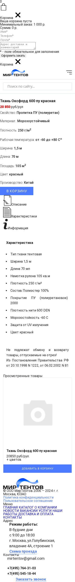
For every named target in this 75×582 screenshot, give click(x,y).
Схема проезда (23, 551)
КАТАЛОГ (26, 507)
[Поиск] (65, 86)
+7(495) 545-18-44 (21, 574)
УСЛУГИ (45, 511)
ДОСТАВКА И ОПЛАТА (35, 514)
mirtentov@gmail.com (26, 558)
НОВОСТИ (11, 511)
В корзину (16, 191)
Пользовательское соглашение (28, 501)
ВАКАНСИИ (29, 511)
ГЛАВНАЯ (10, 507)
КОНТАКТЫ (12, 517)
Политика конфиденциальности (28, 497)
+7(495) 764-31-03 (21, 568)
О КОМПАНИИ (46, 507)
